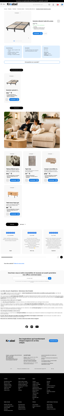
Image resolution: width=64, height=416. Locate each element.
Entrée (34, 402)
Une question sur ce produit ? (32, 62)
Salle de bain (7, 402)
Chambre (49, 378)
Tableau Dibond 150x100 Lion (13, 169)
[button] (32, 62)
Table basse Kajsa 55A (12, 202)
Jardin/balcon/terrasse (52, 402)
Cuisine (5, 378)
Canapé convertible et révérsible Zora (51, 169)
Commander (36, 33)
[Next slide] (29, 27)
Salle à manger (21, 378)
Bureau (20, 402)
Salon (33, 378)
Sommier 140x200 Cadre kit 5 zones (12, 90)
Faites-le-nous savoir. (19, 263)
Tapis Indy (28, 169)
